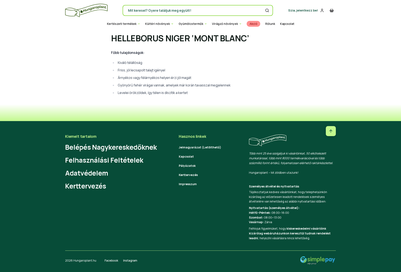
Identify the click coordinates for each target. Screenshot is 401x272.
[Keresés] (267, 10)
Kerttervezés (85, 186)
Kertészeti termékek (121, 23)
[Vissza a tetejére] (331, 131)
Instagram (130, 260)
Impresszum (188, 184)
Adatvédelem (86, 173)
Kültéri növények (157, 23)
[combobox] (198, 10)
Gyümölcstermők (191, 23)
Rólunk (270, 23)
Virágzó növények (225, 23)
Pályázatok (187, 166)
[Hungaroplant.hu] (86, 10)
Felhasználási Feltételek (104, 160)
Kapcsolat (287, 23)
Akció (253, 23)
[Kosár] (331, 10)
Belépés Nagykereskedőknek (111, 147)
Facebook (111, 260)
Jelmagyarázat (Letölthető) (200, 147)
